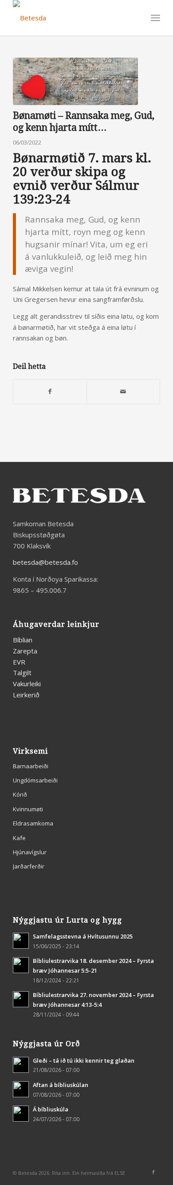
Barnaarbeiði (30, 766)
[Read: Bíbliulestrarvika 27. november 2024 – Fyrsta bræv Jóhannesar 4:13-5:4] (21, 999)
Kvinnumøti (28, 809)
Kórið (20, 794)
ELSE (119, 1172)
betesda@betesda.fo (45, 562)
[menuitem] (155, 17)
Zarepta (25, 650)
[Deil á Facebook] (49, 391)
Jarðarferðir (28, 866)
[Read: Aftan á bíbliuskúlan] (21, 1089)
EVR (19, 661)
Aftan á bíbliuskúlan (60, 1085)
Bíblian (22, 639)
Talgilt (22, 672)
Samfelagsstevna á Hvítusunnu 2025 (83, 936)
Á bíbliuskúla (50, 1109)
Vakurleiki (27, 683)
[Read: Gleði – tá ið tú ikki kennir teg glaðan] (21, 1065)
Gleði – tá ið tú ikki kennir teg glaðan (83, 1060)
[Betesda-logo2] (71, 17)
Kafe (19, 838)
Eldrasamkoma (33, 823)
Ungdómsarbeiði (35, 780)
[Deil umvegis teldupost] (123, 391)
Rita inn (61, 1172)
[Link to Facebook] (153, 1172)
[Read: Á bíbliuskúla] (21, 1114)
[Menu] (155, 17)
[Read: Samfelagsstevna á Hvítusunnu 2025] (21, 941)
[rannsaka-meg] (75, 81)
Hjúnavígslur (30, 852)
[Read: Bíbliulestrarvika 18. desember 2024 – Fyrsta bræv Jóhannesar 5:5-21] (21, 965)
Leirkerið (26, 694)
